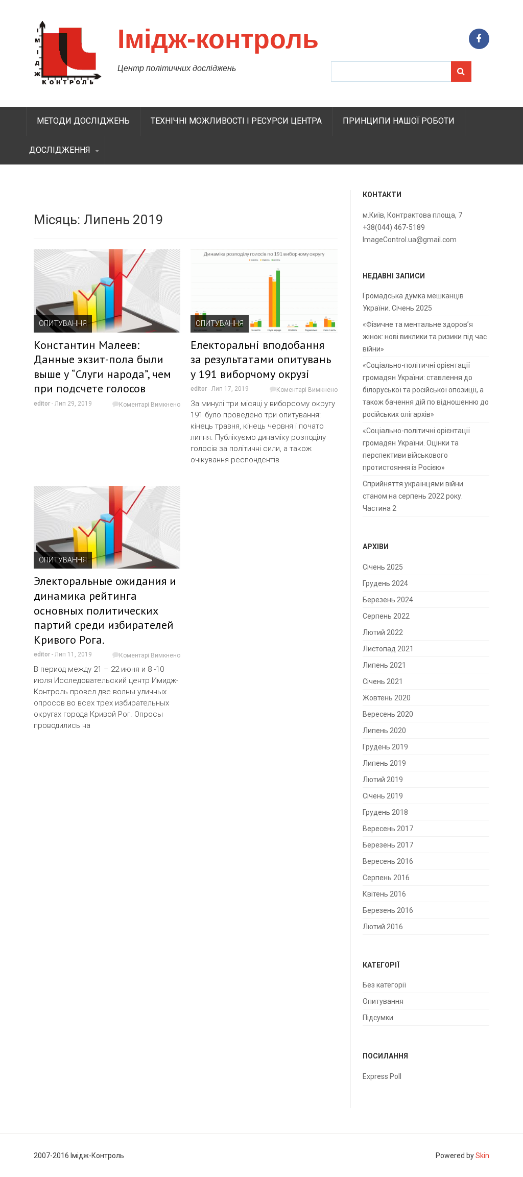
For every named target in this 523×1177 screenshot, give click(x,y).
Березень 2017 (388, 845)
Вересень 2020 (388, 714)
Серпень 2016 (386, 878)
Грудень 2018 (385, 812)
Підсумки (378, 1018)
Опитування (63, 323)
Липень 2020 (384, 730)
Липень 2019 (384, 763)
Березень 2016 (388, 910)
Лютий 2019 (383, 779)
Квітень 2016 (384, 894)
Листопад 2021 (388, 649)
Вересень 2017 (388, 829)
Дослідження (59, 150)
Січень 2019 (383, 796)
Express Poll (382, 1076)
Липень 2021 (384, 665)
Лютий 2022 (383, 632)
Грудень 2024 (385, 583)
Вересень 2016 (388, 861)
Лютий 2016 (383, 927)
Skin (482, 1155)
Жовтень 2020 (387, 698)
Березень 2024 (388, 600)
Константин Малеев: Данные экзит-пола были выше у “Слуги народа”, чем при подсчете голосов (102, 367)
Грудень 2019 (385, 747)
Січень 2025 (383, 567)
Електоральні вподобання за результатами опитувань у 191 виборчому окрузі (261, 359)
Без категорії (384, 985)
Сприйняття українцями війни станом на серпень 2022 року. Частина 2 (413, 496)
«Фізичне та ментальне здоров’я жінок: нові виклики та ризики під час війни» (425, 336)
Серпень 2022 (386, 616)
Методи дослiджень (83, 121)
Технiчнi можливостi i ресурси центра (236, 121)
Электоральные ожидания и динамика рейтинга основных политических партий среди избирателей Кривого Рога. (105, 610)
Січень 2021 (383, 681)
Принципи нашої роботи (399, 121)
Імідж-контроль (218, 39)
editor (42, 403)
